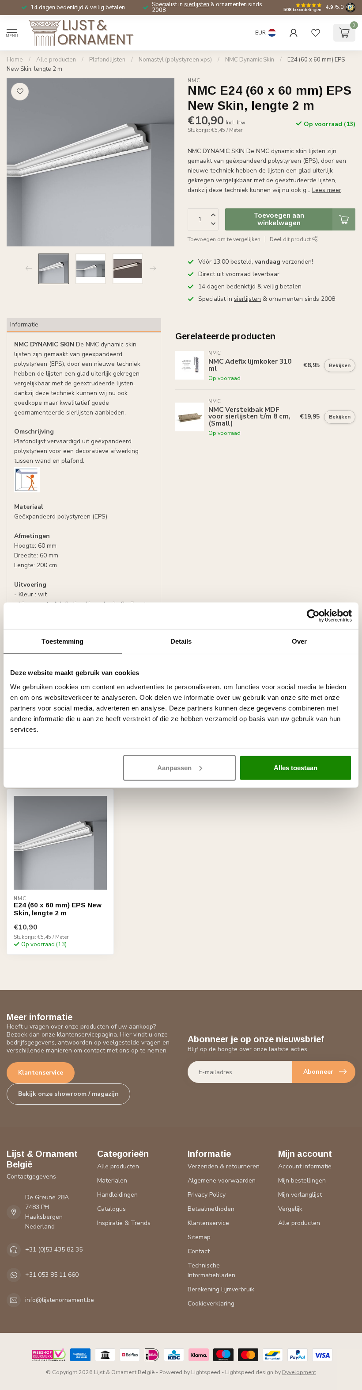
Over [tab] (299, 641)
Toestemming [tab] (62, 641)
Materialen (112, 1180)
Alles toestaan (295, 767)
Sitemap (199, 1237)
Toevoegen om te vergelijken (224, 239)
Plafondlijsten (107, 60)
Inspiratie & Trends (124, 1223)
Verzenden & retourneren (224, 1166)
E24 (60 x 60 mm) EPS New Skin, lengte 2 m (58, 909)
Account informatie (305, 1166)
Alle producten (56, 60)
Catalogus (111, 1209)
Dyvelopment (299, 1372)
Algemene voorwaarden (222, 1180)
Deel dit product (291, 239)
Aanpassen (174, 767)
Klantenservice (40, 1072)
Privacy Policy (207, 1194)
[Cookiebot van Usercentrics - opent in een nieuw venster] (313, 615)
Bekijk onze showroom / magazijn (68, 1094)
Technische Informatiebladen (211, 1270)
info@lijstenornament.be (59, 1300)
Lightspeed (205, 1372)
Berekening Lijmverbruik (221, 1289)
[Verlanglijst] (315, 33)
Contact (199, 1251)
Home (15, 60)
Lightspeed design (249, 1372)
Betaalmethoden (211, 1209)
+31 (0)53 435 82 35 (54, 1249)
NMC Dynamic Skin (249, 60)
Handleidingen (117, 1194)
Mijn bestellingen (302, 1180)
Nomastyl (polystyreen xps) (175, 60)
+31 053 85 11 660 (52, 1275)
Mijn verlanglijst (300, 1194)
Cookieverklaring (211, 1303)
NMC (194, 80)
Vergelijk (290, 1209)
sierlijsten (196, 4)
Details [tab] (181, 641)
